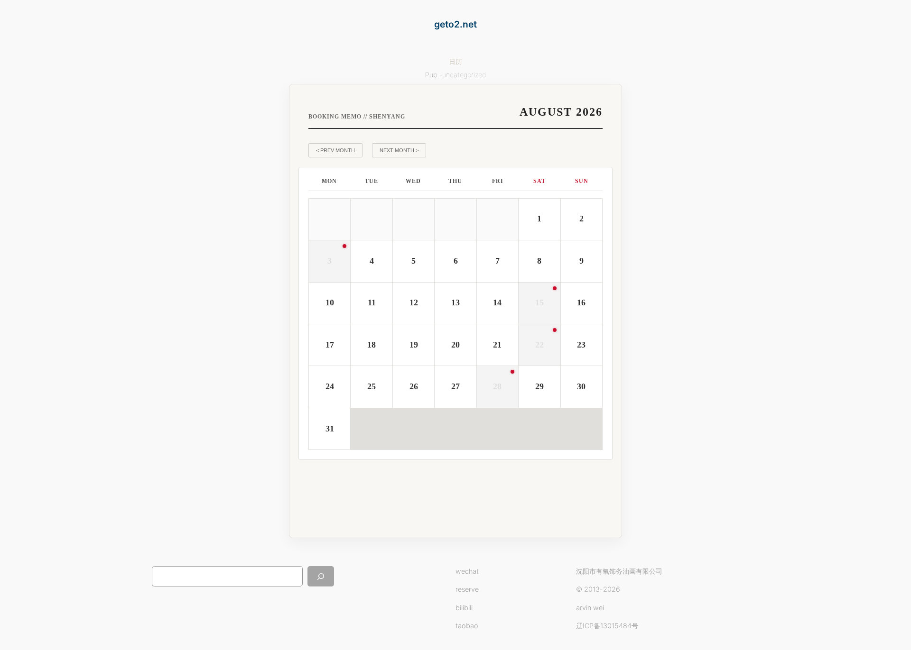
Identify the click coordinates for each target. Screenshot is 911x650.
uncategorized (464, 75)
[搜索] (320, 576)
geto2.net (455, 24)
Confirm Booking (554, 496)
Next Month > (399, 150)
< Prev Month (335, 150)
